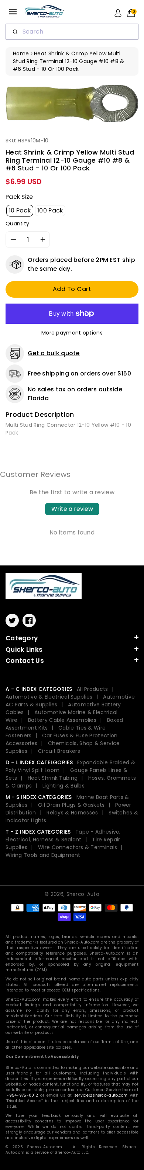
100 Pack (50, 210)
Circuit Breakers (59, 751)
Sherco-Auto (82, 894)
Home (21, 53)
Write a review (72, 509)
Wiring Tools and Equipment (43, 855)
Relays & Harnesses (72, 812)
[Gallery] (72, 103)
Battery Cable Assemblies (62, 720)
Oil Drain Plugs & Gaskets (71, 805)
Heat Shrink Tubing (53, 778)
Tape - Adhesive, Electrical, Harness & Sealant (63, 835)
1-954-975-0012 (22, 1095)
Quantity (17, 223)
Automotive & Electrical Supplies (49, 696)
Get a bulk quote (54, 353)
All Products (92, 689)
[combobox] (72, 32)
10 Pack (20, 210)
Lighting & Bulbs (63, 785)
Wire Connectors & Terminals (77, 847)
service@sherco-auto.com (101, 1095)
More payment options (72, 332)
